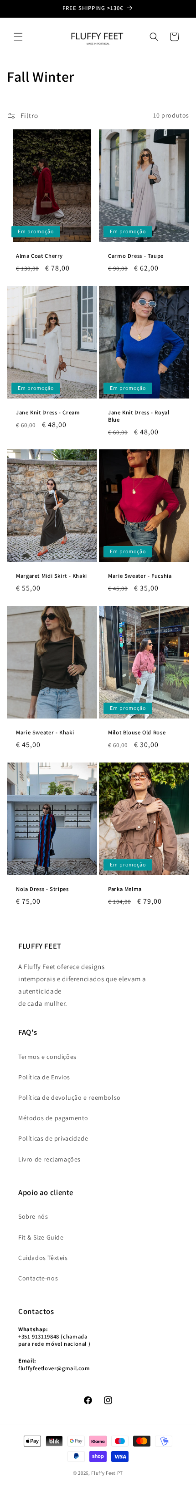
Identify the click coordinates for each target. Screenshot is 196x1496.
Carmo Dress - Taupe (136, 255)
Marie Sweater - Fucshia (140, 576)
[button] (18, 37)
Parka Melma (125, 888)
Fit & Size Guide (41, 1237)
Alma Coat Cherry (39, 255)
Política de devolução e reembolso (69, 1097)
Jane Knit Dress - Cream (48, 412)
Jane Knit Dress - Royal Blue (139, 415)
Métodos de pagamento (53, 1118)
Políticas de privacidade (53, 1138)
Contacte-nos (38, 1278)
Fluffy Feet (104, 1473)
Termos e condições (47, 1057)
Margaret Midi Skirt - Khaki (51, 576)
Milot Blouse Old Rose (136, 732)
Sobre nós (33, 1216)
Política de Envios (44, 1077)
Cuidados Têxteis (43, 1258)
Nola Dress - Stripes (42, 888)
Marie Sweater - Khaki (45, 732)
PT (120, 1473)
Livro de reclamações (49, 1159)
